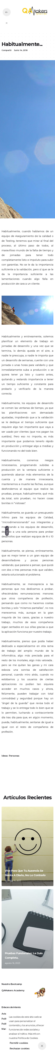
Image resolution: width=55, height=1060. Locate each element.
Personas (14, 756)
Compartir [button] (7, 50)
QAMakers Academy (13, 990)
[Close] (42, 1046)
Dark (7, 532)
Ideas (5, 756)
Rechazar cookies (20, 1048)
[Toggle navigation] (7, 23)
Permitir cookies (19, 1043)
